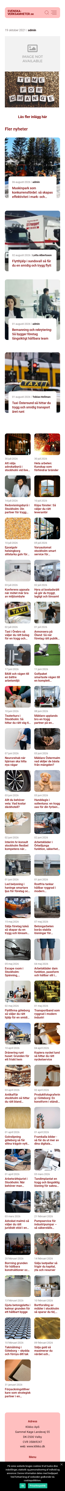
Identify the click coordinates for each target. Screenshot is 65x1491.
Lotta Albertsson (42, 255)
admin (32, 30)
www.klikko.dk (36, 1446)
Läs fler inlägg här (32, 117)
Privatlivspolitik (38, 1486)
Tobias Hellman (41, 396)
